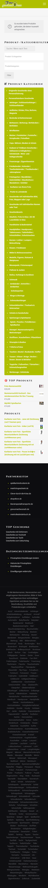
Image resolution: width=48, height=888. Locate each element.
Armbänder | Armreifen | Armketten (20, 285)
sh (37, 811)
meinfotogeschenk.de (19, 488)
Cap (24, 652)
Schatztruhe (30, 782)
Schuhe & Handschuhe (19, 313)
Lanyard (32, 740)
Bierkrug (14, 641)
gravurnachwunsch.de (19, 509)
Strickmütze (16, 829)
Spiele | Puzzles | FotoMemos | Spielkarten (23, 323)
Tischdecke (34, 846)
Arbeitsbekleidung (14, 614)
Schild (35, 784)
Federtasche (24, 661)
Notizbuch (31, 761)
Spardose (10, 817)
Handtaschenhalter (29, 696)
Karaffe (25, 714)
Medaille (28, 755)
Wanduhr (34, 864)
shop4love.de (15, 499)
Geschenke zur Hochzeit (16, 535)
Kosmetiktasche (31, 729)
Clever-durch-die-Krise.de (20, 494)
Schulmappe (22, 805)
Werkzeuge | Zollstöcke (19, 372)
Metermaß (21, 758)
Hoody (27, 708)
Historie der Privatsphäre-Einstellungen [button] (20, 564)
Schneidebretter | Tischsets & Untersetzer (22, 306)
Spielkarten (35, 817)
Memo (36, 755)
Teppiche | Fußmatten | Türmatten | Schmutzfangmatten (24, 365)
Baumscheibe (32, 629)
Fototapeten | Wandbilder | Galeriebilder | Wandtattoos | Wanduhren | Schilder (21, 180)
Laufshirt (23, 743)
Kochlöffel (24, 726)
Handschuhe (14, 696)
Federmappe (11, 661)
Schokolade (13, 802)
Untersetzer (15, 858)
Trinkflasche (15, 852)
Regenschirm (12, 776)
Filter (9, 75)
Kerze (28, 720)
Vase (34, 858)
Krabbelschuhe (14, 732)
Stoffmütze (22, 826)
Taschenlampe (12, 837)
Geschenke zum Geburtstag (17, 541)
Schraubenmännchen (29, 802)
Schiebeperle (13, 784)
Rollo (27, 776)
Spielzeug (20, 820)
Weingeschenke (13, 870)
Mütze (22, 761)
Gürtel (11, 693)
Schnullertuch (30, 799)
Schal (13, 782)
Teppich (10, 846)
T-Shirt (34, 831)
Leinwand (27, 746)
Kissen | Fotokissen (17, 248)
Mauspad (19, 755)
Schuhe (12, 805)
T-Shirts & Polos (16, 347)
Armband (27, 614)
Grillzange (35, 691)
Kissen (35, 723)
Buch (10, 652)
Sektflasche (13, 811)
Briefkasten (34, 646)
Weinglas (25, 870)
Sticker (13, 826)
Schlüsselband (32, 787)
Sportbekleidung (32, 820)
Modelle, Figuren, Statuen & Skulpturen (21, 258)
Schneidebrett (24, 796)
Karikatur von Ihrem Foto (20, 187)
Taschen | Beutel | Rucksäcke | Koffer (25, 352)
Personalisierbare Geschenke (21, 98)
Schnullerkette (16, 799)
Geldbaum (33, 676)
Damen (23, 655)
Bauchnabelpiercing (16, 629)
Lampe (24, 740)
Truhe (34, 852)
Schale (20, 782)
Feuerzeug (35, 661)
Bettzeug (25, 635)
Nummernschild (13, 764)
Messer (12, 758)
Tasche (35, 834)
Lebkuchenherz (15, 746)
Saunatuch (34, 779)
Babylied (34, 620)
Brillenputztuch (24, 649)
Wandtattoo (23, 864)
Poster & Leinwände (18, 192)
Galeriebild (23, 676)
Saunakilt (11, 779)
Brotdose (36, 649)
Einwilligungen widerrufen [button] (21, 571)
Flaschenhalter (33, 664)
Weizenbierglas (16, 873)
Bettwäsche (15, 635)
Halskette (33, 693)
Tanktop (19, 834)
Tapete (27, 834)
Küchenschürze (16, 738)
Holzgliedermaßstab (30, 705)
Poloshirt (19, 770)
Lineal (23, 749)
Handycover (23, 699)
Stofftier (32, 826)
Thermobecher (22, 846)
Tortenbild (21, 849)
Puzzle (36, 773)
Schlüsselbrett (14, 790)
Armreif (36, 614)
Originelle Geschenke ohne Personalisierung (20, 92)
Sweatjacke (14, 831)
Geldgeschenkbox (28, 679)
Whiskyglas (11, 876)
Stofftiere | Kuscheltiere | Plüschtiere (25, 337)
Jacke (14, 711)
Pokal (11, 770)
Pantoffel (10, 767)
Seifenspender (29, 808)
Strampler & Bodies (17, 342)
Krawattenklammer (30, 732)
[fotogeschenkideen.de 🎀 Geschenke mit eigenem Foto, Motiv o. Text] (12, 4)
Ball (31, 626)
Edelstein (24, 658)
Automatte (12, 620)
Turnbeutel (25, 855)
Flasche (22, 664)
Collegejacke (12, 655)
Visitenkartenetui (30, 861)
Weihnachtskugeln (30, 867)
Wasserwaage (14, 867)
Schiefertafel (26, 784)
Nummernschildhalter (31, 764)
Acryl (10, 611)
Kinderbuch (13, 723)
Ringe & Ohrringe (17, 296)
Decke (30, 655)
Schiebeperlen (17, 291)
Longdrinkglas (33, 749)
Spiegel (19, 817)
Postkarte (19, 773)
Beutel (34, 635)
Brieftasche (11, 649)
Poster (10, 773)
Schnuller (36, 796)
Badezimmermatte (20, 626)
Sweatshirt (25, 831)
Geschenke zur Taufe (14, 538)
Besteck (33, 632)
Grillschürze (24, 691)
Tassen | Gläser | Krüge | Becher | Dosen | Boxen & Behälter (23, 358)
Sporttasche (25, 823)
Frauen (34, 673)
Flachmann (11, 664)
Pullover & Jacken (17, 270)
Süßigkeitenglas (29, 829)
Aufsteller (36, 617)
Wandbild (12, 864)
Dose (37, 655)
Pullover (28, 773)
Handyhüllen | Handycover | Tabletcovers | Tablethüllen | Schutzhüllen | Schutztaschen (22, 232)
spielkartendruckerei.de (20, 483)
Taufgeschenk (31, 840)
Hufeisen (35, 708)
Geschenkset (29, 682)
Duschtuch (13, 658)
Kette (35, 720)
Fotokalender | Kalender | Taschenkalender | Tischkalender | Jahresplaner (24, 169)
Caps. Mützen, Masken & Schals (22, 143)
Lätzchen (14, 743)
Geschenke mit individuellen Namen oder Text (24, 205)
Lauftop (33, 743)
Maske (10, 755)
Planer (37, 767)
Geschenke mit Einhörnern (17, 532)
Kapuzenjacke (34, 711)
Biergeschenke (24, 638)
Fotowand (24, 673)
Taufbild (13, 840)
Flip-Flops (23, 670)
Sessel (31, 811)
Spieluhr (10, 820)
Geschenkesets (16, 212)
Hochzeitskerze (27, 702)
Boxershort (12, 646)
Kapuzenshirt (14, 714)
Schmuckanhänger (18, 300)
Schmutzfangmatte (30, 790)
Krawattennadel (19, 735)
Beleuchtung (23, 632)
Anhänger (34, 611)
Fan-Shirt (33, 658)
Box (38, 644)
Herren (16, 702)
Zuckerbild (35, 878)
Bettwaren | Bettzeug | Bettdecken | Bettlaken (24, 124)
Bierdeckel (11, 638)
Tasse (37, 837)
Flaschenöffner (17, 667)
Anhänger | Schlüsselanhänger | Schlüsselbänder (22, 104)
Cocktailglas (33, 652)
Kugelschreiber (31, 738)
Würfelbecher (33, 876)
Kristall (31, 735)
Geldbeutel (14, 679)
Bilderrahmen (30, 641)
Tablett (11, 834)
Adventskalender (21, 611)
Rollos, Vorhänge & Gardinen (21, 275)
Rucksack (36, 776)
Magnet (9, 752)
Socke (20, 814)
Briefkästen (14, 130)
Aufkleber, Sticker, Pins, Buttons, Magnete (23, 111)
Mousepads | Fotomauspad (20, 265)
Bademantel (18, 623)
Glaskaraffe (33, 685)
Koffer (33, 726)
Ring (21, 776)
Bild (21, 641)
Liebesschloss (12, 749)
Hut (8, 711)
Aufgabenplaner (13, 617)
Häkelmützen (21, 693)
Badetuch (29, 623)
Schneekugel (11, 796)
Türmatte (15, 855)
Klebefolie (14, 726)
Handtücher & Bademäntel (20, 225)
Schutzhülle (16, 808)
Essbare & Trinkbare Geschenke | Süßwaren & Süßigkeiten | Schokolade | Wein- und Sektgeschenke (23, 152)
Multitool (14, 761)
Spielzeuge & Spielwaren (20, 318)
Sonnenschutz (31, 814)
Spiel (26, 817)
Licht (36, 746)
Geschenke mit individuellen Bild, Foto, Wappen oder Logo (23, 198)
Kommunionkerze (15, 729)
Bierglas (35, 638)
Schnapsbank (16, 793)
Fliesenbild (12, 670)
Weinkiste (35, 870)
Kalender (22, 711)
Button (17, 652)
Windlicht (22, 876)
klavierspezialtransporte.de (21, 504)
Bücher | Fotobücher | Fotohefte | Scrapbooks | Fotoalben (23, 136)
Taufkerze (13, 843)
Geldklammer (16, 682)
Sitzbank (12, 814)
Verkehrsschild (15, 861)
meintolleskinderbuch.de (20, 514)
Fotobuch (14, 673)
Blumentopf (11, 644)
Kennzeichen (27, 717)
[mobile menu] (44, 4)
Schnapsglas (30, 793)
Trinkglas (26, 852)
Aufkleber (26, 617)
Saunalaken (22, 779)
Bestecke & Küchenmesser (20, 118)
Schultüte (33, 805)
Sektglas (23, 811)
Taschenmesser (26, 837)
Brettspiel (23, 646)
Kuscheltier (14, 740)
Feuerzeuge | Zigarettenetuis (21, 161)
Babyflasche (24, 620)
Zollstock (25, 878)
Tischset (11, 849)
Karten (17, 717)
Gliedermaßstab (28, 688)
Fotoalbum (33, 670)
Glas (24, 685)
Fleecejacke (30, 667)
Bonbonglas (30, 644)
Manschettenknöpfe (31, 752)
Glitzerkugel (12, 691)
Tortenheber (33, 849)
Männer (18, 752)
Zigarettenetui (14, 878)
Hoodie (19, 708)
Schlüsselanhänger (16, 787)
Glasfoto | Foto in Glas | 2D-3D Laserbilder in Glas (22, 218)
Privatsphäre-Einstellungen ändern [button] (24, 558)
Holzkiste (10, 708)
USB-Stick (26, 858)
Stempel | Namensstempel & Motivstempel (21, 331)
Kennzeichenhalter (16, 720)
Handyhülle (34, 699)
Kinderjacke (25, 723)
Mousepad (32, 758)
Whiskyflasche (30, 873)
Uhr (33, 855)
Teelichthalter (25, 843)
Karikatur (34, 714)
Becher (12, 632)
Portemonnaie (31, 770)
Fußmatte (12, 676)
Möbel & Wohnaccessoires (20, 253)
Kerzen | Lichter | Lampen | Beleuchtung (20, 241)
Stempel (35, 823)
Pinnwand (28, 767)
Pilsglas (19, 767)
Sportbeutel (12, 823)
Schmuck (13, 280)
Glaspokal (15, 688)
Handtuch (11, 699)
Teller (35, 843)
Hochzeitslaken (13, 705)
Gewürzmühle (14, 685)
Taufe (20, 840)
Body (20, 644)
